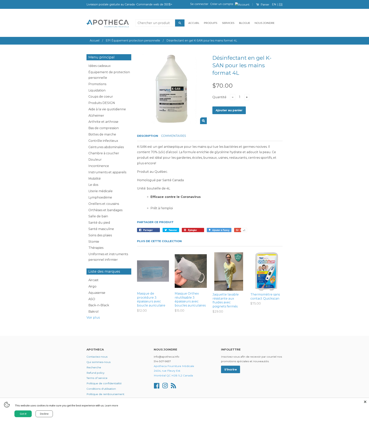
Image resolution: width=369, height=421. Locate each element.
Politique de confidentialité (104, 383)
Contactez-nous (96, 356)
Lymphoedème (100, 197)
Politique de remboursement (105, 394)
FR (281, 4)
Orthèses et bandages (105, 210)
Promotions (97, 84)
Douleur (95, 159)
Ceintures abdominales (106, 147)
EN (274, 4)
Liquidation (97, 90)
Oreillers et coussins (103, 204)
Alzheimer (96, 115)
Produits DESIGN (101, 103)
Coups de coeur (100, 96)
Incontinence (98, 166)
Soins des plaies (100, 235)
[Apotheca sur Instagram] (165, 385)
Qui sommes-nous (98, 362)
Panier (264, 4)
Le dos (93, 185)
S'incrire (230, 369)
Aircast (93, 280)
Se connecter (199, 4)
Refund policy (95, 372)
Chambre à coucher (103, 153)
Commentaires (173, 136)
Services (228, 22)
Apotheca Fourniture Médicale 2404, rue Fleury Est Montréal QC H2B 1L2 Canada (174, 371)
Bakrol (93, 311)
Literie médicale (100, 191)
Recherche (93, 367)
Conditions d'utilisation (101, 388)
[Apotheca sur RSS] (173, 385)
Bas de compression (103, 128)
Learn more (111, 405)
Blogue (244, 22)
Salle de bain (98, 216)
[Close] (365, 402)
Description (147, 136)
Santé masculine (101, 229)
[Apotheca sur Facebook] (157, 385)
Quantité (219, 97)
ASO (91, 299)
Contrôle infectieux (103, 141)
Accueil (193, 22)
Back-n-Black (98, 305)
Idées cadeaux (99, 66)
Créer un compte (221, 4)
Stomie (93, 241)
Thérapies (95, 248)
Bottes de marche (102, 134)
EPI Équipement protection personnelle (133, 40)
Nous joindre (264, 22)
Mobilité (94, 178)
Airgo (92, 286)
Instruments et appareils (107, 172)
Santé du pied (99, 222)
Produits (210, 22)
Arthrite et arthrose (103, 122)
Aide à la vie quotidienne (107, 109)
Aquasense (96, 293)
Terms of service (96, 377)
